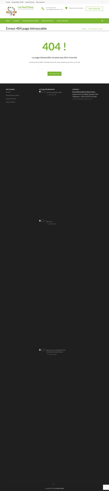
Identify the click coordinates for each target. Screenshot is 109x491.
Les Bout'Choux (25, 7)
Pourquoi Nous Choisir (18, 2)
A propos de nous (30, 2)
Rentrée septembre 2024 (54, 92)
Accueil (8, 2)
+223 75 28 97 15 (51, 7)
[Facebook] (102, 2)
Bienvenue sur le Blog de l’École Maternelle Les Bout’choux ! (55, 351)
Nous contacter (40, 2)
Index (8, 20)
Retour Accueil (54, 73)
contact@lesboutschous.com (54, 9)
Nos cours (49, 221)
